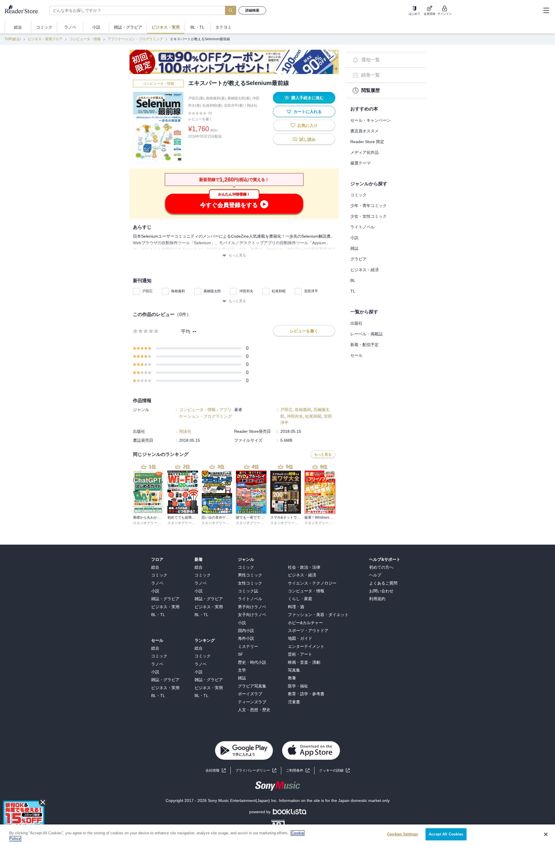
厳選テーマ (360, 163)
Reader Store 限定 (367, 141)
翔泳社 (252, 105)
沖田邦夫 (246, 291)
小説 (354, 237)
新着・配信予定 (364, 344)
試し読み (307, 139)
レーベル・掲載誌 (366, 334)
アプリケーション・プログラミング (135, 39)
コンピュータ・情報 (85, 39)
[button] (334, 770)
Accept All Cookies (446, 834)
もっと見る (237, 255)
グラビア (358, 259)
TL (352, 291)
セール (356, 355)
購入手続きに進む (307, 97)
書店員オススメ (364, 131)
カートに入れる (307, 111)
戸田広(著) (196, 98)
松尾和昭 (279, 291)
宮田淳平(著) (234, 105)
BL (352, 280)
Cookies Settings (402, 834)
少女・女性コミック (368, 216)
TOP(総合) (13, 39)
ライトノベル (362, 227)
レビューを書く (200, 119)
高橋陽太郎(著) (239, 98)
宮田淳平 (311, 291)
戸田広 (147, 291)
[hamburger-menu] (546, 10)
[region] (277, 834)
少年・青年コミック (368, 205)
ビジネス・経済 (364, 269)
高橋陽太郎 (212, 291)
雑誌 (354, 248)
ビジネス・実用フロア (45, 39)
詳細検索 (252, 10)
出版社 (356, 323)
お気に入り (307, 125)
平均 (185, 331)
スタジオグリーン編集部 (152, 523)
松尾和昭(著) (212, 105)
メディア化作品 (364, 152)
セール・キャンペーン (370, 120)
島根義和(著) (216, 98)
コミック (358, 195)
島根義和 (178, 291)
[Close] (545, 834)
